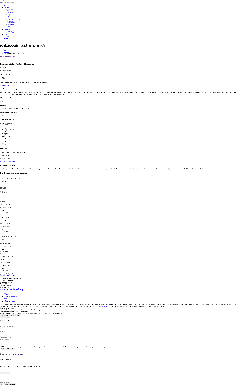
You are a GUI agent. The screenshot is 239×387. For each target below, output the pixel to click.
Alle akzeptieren (5, 317)
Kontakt (6, 294)
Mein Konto (7, 36)
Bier (8, 17)
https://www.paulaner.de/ (7, 161)
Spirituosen (10, 24)
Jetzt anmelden (4, 85)
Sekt (8, 26)
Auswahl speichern (15, 315)
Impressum (7, 300)
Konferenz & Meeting (13, 19)
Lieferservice (7, 29)
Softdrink (10, 12)
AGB (5, 298)
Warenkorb (16, 354)
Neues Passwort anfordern (8, 384)
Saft (8, 16)
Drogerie (10, 21)
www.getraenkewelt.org (12, 289)
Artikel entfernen (5, 373)
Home (5, 6)
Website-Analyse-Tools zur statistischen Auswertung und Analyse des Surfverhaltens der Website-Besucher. (31, 312)
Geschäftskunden (12, 33)
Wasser (9, 11)
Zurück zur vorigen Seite (7, 56)
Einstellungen (4, 315)
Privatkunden (11, 31)
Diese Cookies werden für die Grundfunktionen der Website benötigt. (20, 309)
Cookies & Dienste (9, 301)
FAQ (5, 34)
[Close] (0, 353)
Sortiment (6, 7)
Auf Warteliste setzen (9, 349)
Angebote (10, 9)
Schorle (9, 14)
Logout (6, 38)
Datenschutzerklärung (10, 296)
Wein (9, 28)
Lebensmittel (11, 23)
